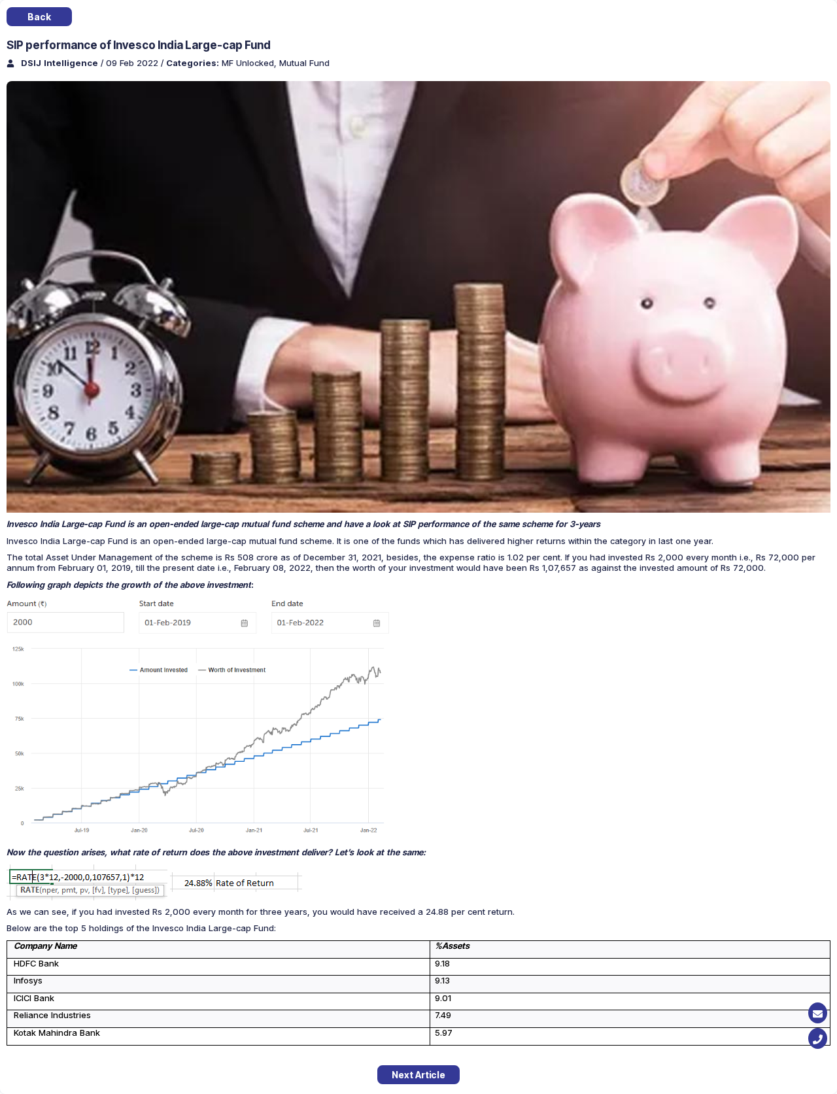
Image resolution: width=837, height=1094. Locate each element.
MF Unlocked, (250, 63)
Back (38, 16)
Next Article (418, 1074)
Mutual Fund (304, 63)
